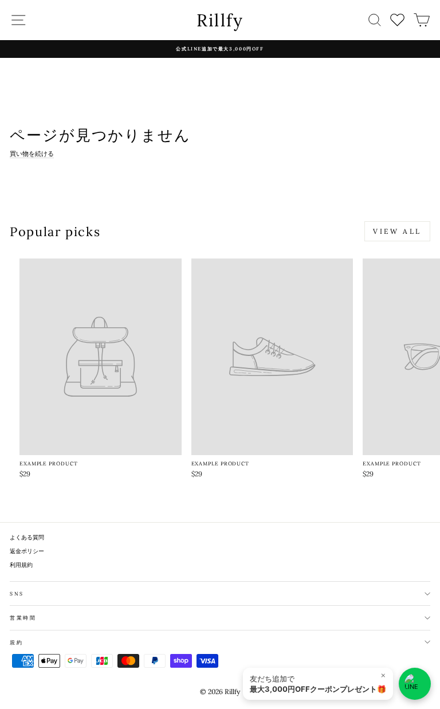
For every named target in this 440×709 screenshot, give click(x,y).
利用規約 (21, 565)
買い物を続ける (32, 154)
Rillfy (220, 20)
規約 (16, 642)
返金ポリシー (27, 551)
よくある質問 (27, 537)
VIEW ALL (397, 231)
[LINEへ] (415, 684)
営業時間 (23, 617)
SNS (17, 593)
